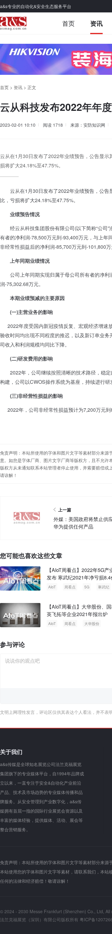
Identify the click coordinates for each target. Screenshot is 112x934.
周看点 (70, 586)
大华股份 (91, 623)
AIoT (52, 586)
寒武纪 (103, 586)
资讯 (96, 23)
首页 (68, 23)
